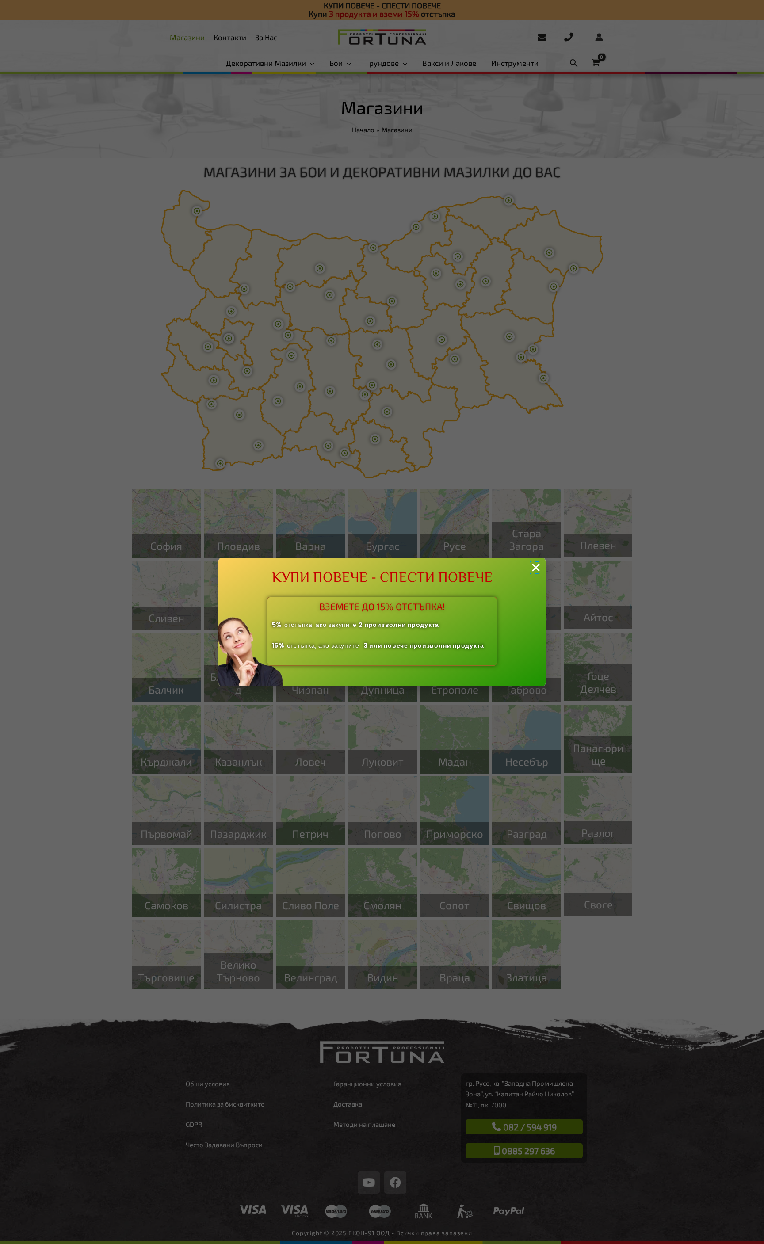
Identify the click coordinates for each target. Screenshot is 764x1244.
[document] (382, 622)
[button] (536, 567)
